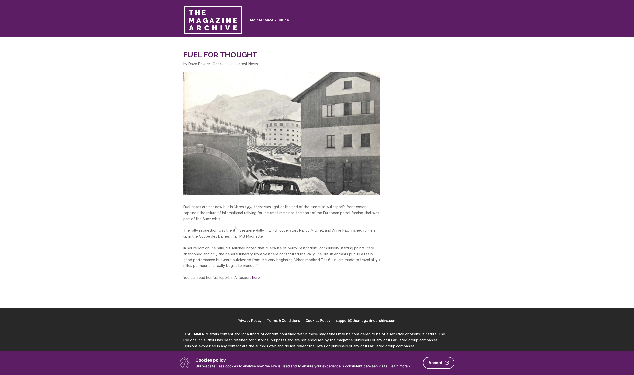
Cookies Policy (317, 321)
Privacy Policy (250, 321)
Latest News (247, 64)
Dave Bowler (199, 64)
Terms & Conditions (283, 321)
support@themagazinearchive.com (366, 321)
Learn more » (400, 366)
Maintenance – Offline (269, 20)
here (256, 278)
